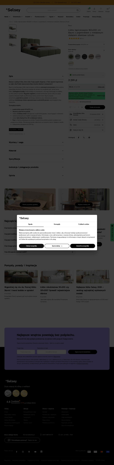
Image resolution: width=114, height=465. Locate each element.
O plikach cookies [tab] (83, 224)
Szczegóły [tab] (57, 224)
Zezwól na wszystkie (82, 246)
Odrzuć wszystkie (31, 246)
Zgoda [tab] (30, 224)
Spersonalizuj (56, 246)
